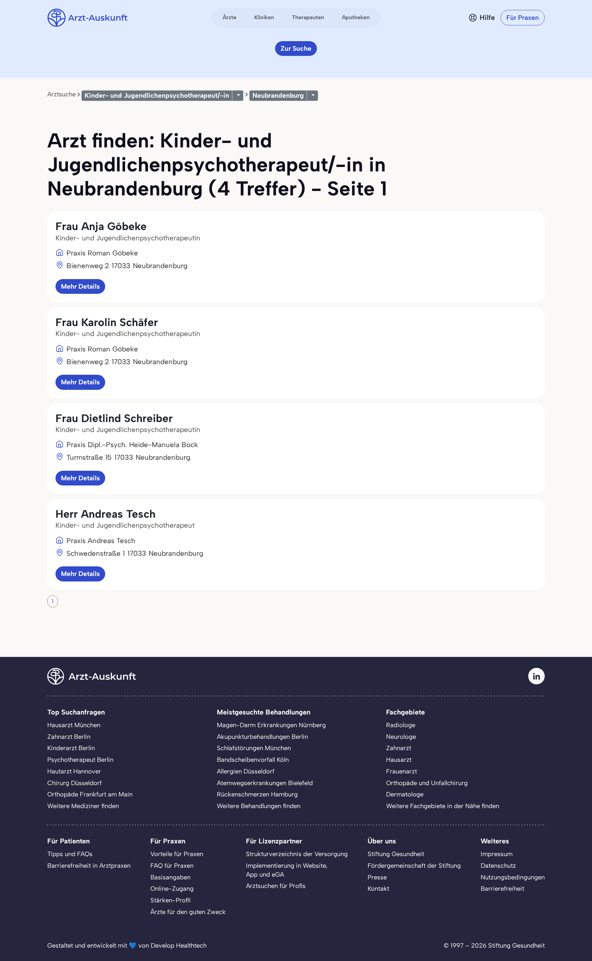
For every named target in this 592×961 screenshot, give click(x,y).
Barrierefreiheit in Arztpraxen (89, 865)
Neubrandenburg (278, 95)
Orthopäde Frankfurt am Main (90, 794)
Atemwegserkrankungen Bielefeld (265, 783)
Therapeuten (308, 17)
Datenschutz (498, 865)
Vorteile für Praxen (176, 854)
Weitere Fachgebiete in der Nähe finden (442, 806)
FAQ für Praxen (172, 865)
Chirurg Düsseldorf (74, 783)
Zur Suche (296, 48)
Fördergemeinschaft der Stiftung (414, 865)
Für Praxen (522, 18)
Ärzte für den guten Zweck (188, 912)
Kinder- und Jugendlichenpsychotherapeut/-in (157, 95)
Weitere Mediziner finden (83, 806)
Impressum (497, 854)
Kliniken (264, 17)
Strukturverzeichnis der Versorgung (297, 854)
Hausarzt (398, 760)
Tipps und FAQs (69, 854)
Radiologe (400, 725)
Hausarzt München (73, 725)
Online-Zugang (172, 888)
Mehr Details (80, 286)
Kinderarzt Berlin (71, 748)
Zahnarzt (398, 748)
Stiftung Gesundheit (396, 854)
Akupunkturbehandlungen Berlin (262, 737)
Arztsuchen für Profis (276, 886)
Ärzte (229, 17)
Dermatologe (404, 794)
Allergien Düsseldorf (245, 771)
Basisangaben (170, 877)
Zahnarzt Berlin (68, 737)
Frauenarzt (401, 771)
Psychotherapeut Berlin (80, 760)
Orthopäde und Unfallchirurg (427, 783)
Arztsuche (61, 94)
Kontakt (378, 888)
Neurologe (401, 737)
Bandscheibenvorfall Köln (253, 760)
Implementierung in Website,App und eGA (287, 870)
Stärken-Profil (170, 900)
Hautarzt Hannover (74, 771)
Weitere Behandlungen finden (258, 806)
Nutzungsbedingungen (513, 877)
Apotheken (356, 17)
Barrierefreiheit (502, 888)
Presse (377, 877)
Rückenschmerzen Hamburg (257, 794)
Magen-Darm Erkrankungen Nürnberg (271, 725)
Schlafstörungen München (254, 748)
